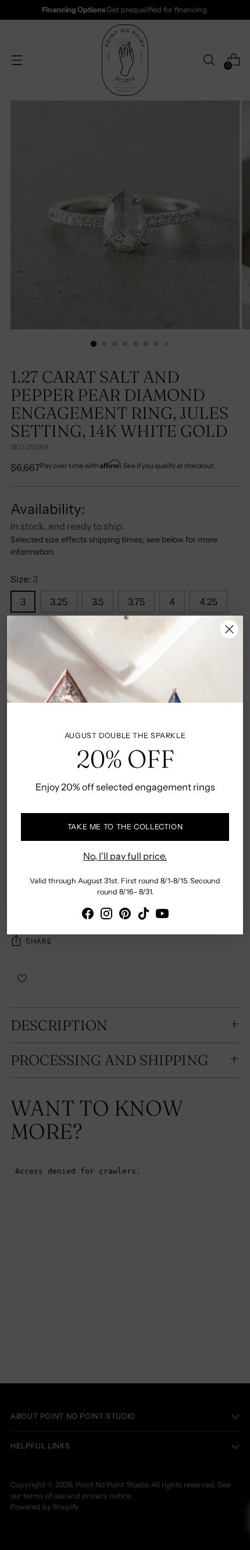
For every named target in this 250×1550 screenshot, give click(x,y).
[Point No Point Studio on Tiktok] (144, 915)
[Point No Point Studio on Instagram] (106, 915)
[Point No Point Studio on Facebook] (88, 915)
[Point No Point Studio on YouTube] (162, 915)
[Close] (229, 629)
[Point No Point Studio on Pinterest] (125, 915)
